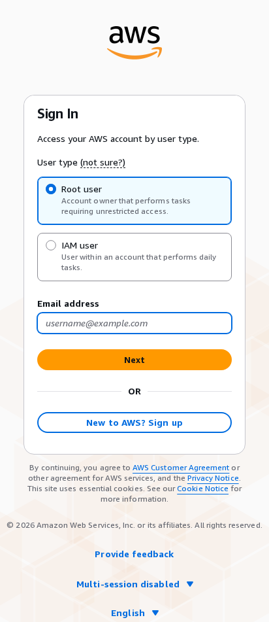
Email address (68, 303)
